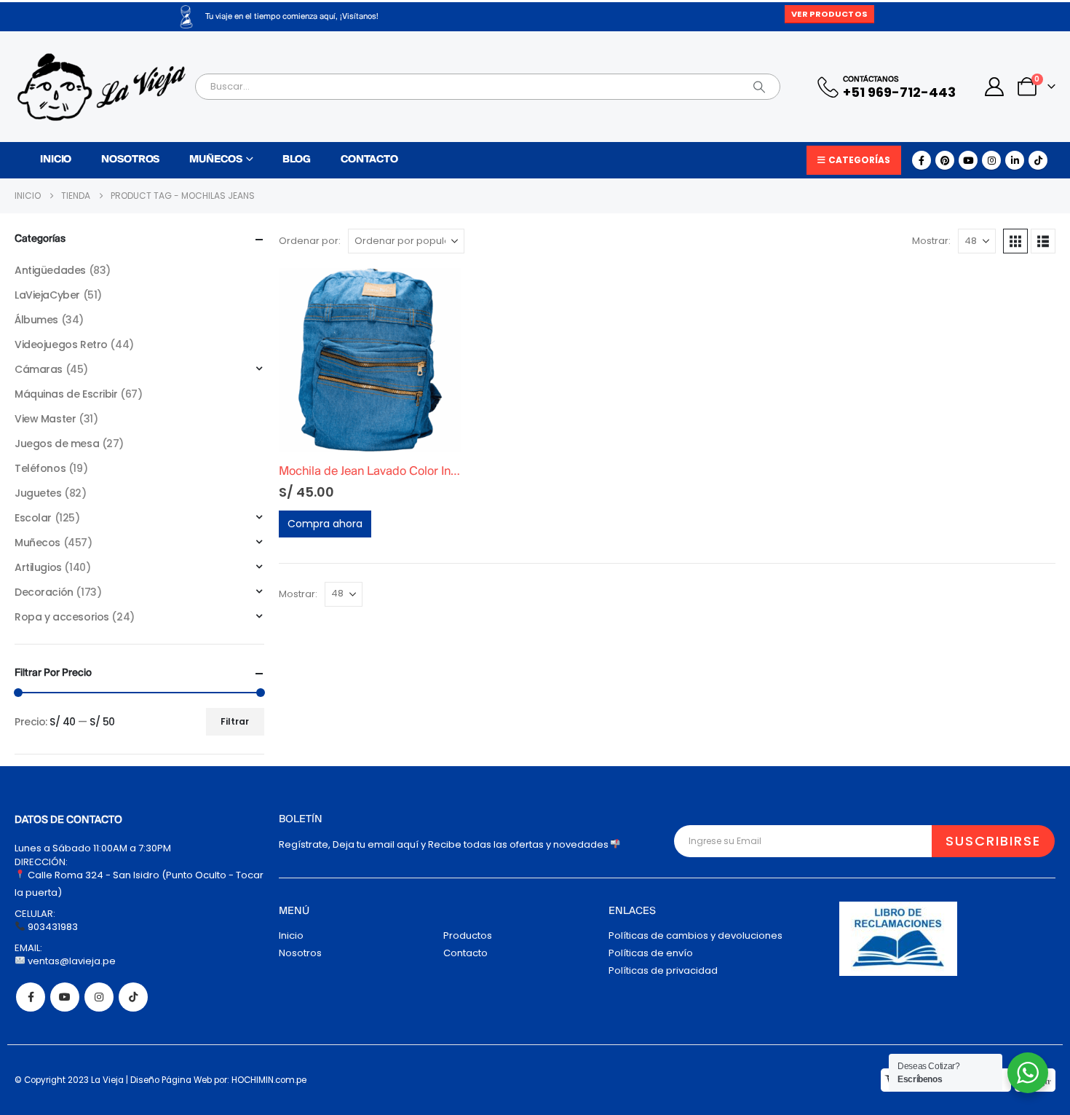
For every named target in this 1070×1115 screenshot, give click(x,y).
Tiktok (133, 997)
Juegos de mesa (57, 443)
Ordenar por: (310, 241)
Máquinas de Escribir (66, 394)
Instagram (99, 997)
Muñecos (215, 159)
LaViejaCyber (47, 295)
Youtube (64, 997)
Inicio (55, 159)
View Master (45, 418)
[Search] (759, 86)
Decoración (44, 592)
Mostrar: (931, 241)
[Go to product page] (370, 360)
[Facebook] (921, 160)
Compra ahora (325, 523)
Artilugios (38, 567)
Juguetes (38, 493)
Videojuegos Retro (61, 344)
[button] (1015, 241)
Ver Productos (829, 14)
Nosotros (130, 159)
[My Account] (994, 86)
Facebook (30, 997)
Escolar (33, 518)
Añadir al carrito (437, 292)
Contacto (369, 159)
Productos (467, 935)
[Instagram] (991, 160)
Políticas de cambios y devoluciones (695, 935)
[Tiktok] (1038, 160)
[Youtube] (968, 160)
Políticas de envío (651, 953)
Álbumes (36, 319)
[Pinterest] (944, 160)
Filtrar (235, 721)
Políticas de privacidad (663, 970)
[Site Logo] (101, 87)
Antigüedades (50, 270)
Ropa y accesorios (62, 617)
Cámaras (39, 369)
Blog (296, 159)
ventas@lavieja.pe (70, 961)
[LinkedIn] (1014, 160)
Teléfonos (40, 468)
